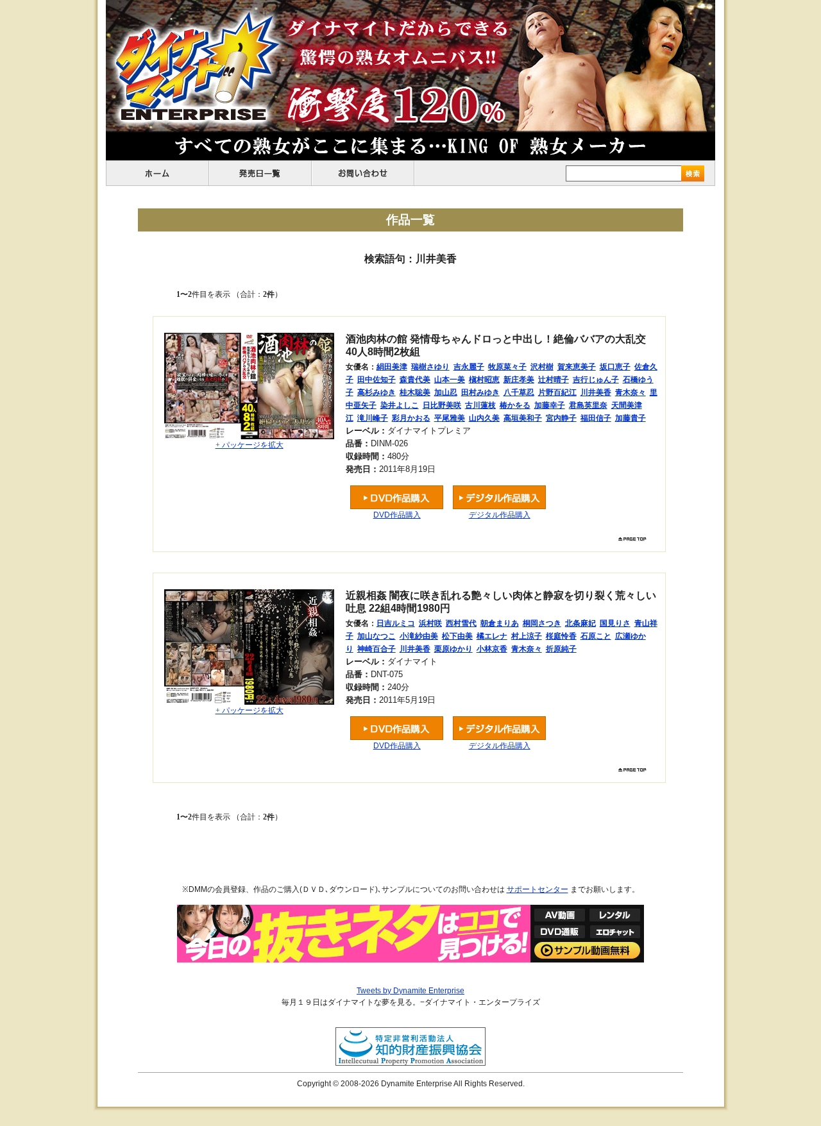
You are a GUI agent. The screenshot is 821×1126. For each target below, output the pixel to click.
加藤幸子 (549, 405)
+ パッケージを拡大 (250, 445)
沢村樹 (542, 366)
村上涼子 (526, 636)
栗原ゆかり (453, 648)
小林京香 (492, 648)
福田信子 (595, 418)
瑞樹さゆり (430, 366)
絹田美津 (392, 366)
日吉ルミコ (396, 623)
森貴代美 (415, 379)
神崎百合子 (376, 648)
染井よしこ (399, 405)
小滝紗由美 (419, 636)
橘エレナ (492, 636)
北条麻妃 (580, 623)
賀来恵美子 (576, 366)
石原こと (595, 636)
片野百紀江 (557, 392)
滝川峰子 (372, 418)
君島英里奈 (588, 405)
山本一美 (449, 379)
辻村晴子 (553, 379)
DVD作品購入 (397, 514)
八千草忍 (519, 392)
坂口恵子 (615, 366)
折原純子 (561, 648)
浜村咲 (430, 623)
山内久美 (484, 418)
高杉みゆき (376, 392)
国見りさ (615, 623)
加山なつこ (376, 636)
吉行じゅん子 (596, 379)
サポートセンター (537, 889)
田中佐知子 (376, 379)
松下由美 (457, 636)
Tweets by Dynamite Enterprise (410, 990)
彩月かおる (411, 418)
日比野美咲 (442, 405)
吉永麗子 (468, 366)
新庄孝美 (519, 379)
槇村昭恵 (484, 379)
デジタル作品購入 (499, 514)
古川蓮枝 (480, 405)
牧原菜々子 (507, 366)
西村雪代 (461, 623)
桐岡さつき (542, 623)
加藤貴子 (630, 418)
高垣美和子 (523, 418)
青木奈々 (630, 392)
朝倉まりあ (499, 623)
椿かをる (515, 405)
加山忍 (445, 392)
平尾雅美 (449, 418)
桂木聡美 (415, 392)
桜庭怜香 (561, 636)
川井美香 (595, 392)
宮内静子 (561, 418)
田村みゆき (480, 392)
